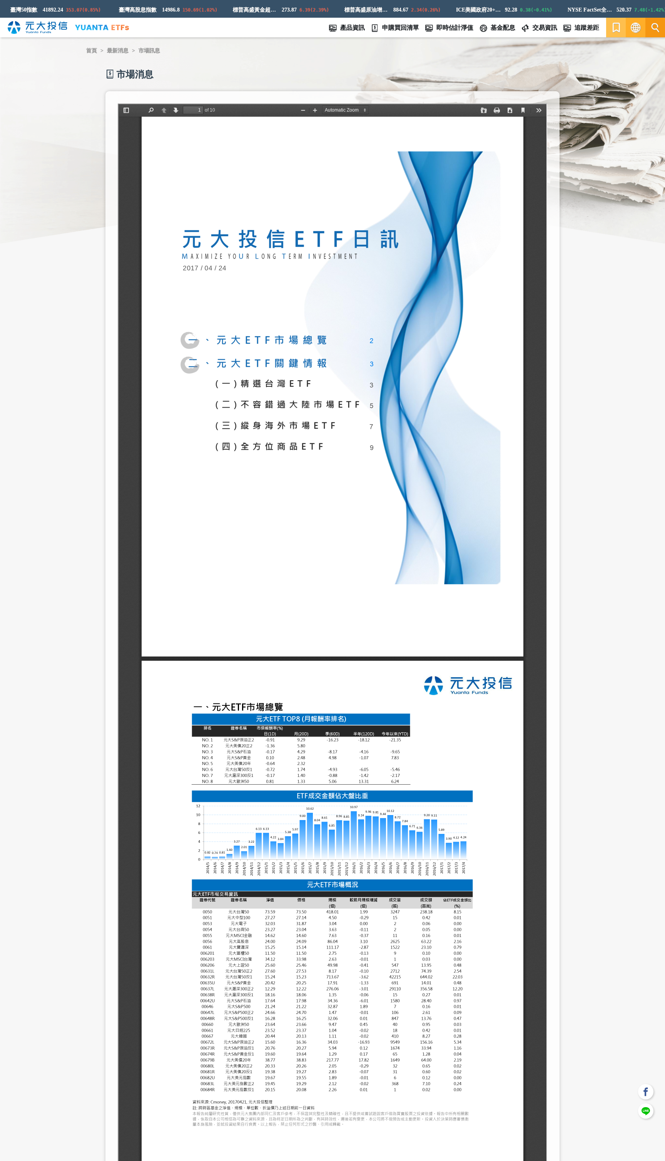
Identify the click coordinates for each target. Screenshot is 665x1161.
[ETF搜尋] (655, 27)
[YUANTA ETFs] (102, 27)
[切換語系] (635, 27)
